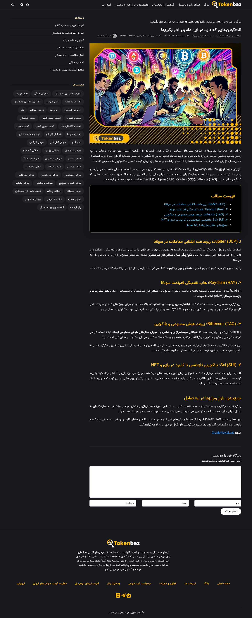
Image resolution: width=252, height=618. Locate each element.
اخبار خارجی (52, 102)
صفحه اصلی (223, 583)
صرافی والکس (22, 183)
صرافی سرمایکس (49, 175)
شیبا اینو (76, 142)
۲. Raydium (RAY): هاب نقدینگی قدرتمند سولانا (198, 209)
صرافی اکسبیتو (31, 150)
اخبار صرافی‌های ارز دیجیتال (69, 55)
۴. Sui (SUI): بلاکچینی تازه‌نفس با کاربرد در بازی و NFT (194, 220)
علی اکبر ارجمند (104, 35)
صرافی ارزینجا (52, 150)
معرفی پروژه (198, 35)
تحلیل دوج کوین (45, 126)
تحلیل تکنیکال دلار (71, 126)
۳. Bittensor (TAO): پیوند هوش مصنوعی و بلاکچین (196, 214)
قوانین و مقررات (168, 583)
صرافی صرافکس (26, 175)
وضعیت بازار (113, 583)
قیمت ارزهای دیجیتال (87, 583)
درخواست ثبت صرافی (139, 583)
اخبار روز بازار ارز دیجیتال (27, 102)
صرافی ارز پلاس (73, 150)
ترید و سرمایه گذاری (29, 134)
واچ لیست (75, 207)
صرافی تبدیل (74, 167)
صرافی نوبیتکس (44, 183)
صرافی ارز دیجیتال (189, 5)
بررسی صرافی (37, 110)
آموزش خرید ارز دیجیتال (68, 93)
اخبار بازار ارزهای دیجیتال (220, 22)
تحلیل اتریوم (74, 118)
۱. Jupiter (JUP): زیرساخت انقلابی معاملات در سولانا (196, 204)
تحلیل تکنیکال (28, 118)
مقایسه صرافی (54, 199)
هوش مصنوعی (33, 199)
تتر (22, 110)
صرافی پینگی (54, 191)
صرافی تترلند (54, 167)
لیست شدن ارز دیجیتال (28, 191)
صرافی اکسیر (74, 158)
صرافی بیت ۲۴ (31, 158)
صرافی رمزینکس (73, 175)
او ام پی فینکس (72, 110)
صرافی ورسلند (74, 191)
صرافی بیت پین (53, 158)
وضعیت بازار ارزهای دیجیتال (132, 5)
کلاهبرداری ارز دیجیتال (52, 207)
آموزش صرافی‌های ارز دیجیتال (68, 33)
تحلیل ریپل (22, 126)
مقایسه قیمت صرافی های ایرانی (50, 583)
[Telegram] (22, 4)
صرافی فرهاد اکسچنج (70, 183)
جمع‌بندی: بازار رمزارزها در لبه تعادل (207, 225)
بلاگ (206, 5)
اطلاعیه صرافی (76, 62)
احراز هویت (22, 93)
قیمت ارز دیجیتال (163, 5)
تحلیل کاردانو (53, 134)
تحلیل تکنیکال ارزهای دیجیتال (67, 70)
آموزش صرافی (41, 93)
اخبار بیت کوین (73, 102)
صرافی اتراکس (36, 142)
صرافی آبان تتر (58, 142)
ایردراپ (106, 5)
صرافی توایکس (34, 167)
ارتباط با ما (190, 583)
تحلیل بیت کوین (51, 118)
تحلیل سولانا (74, 134)
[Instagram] (28, 4)
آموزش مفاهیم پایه (73, 40)
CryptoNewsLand (223, 433)
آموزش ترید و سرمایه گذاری (69, 25)
